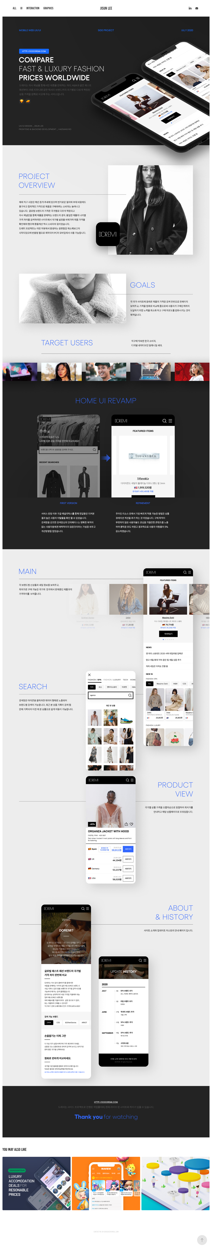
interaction (32, 8)
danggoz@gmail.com (111, 1232)
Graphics (48, 8)
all (14, 8)
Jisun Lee (106, 8)
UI (21, 8)
